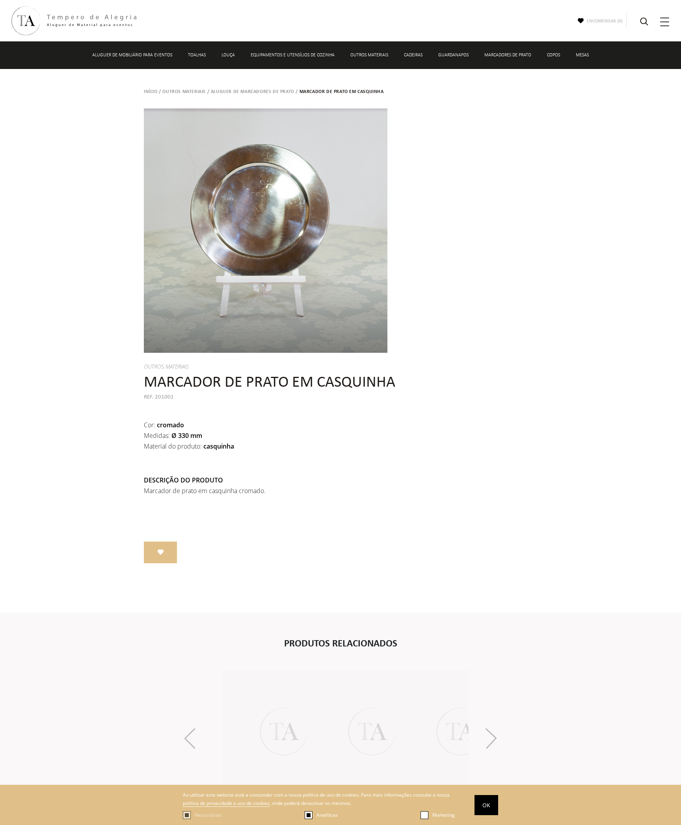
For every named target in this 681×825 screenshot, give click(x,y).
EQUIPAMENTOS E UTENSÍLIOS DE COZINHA (293, 55)
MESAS (582, 55)
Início (151, 91)
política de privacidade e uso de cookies (226, 803)
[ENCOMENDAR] (160, 552)
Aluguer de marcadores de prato (252, 91)
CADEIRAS (413, 55)
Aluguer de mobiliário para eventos (132, 55)
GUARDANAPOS (453, 55)
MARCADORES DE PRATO (507, 55)
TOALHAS (197, 55)
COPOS (553, 55)
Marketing (443, 815)
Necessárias (208, 815)
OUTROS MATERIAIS (369, 55)
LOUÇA (228, 55)
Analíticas (327, 815)
